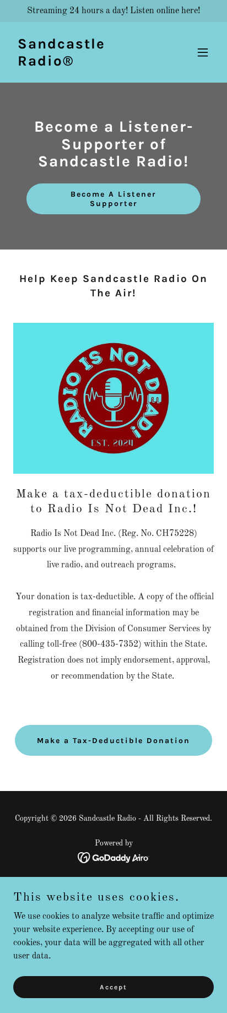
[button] (203, 52)
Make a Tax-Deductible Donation (113, 740)
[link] (83, 63)
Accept (113, 986)
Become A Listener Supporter (113, 198)
